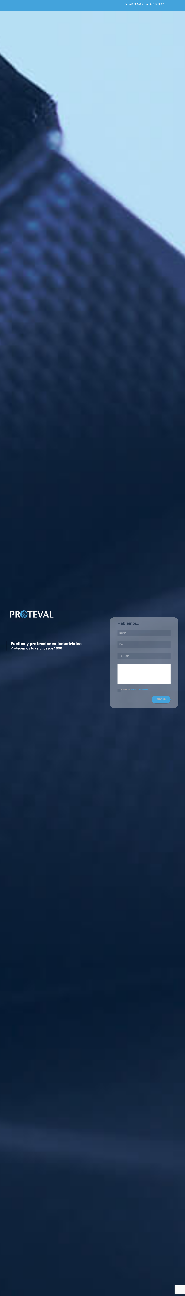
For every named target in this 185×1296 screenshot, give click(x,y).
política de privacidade (139, 689)
